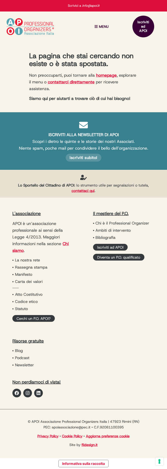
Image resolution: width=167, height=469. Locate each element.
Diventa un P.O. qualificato (118, 257)
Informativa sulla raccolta (83, 463)
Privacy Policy (47, 436)
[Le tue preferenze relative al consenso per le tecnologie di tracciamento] (159, 461)
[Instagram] (27, 393)
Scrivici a (83, 5)
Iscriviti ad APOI (143, 26)
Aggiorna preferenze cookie (108, 436)
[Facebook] (16, 393)
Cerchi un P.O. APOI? (34, 318)
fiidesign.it (90, 445)
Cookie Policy (72, 436)
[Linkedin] (38, 393)
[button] (101, 26)
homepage (106, 75)
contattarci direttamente (71, 82)
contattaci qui (83, 190)
